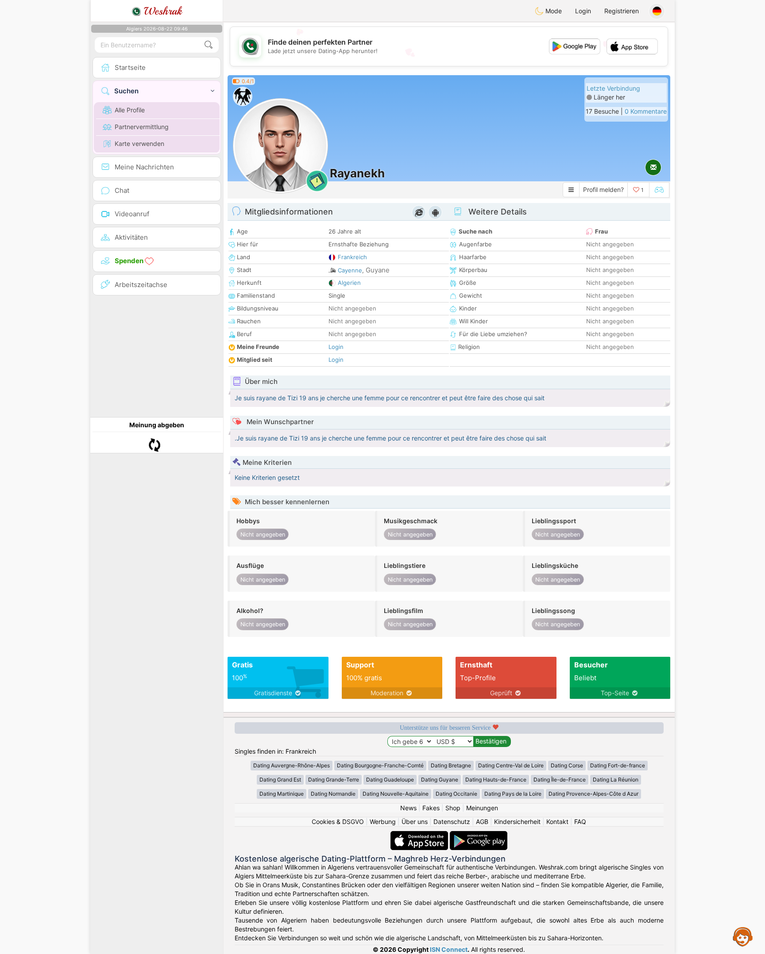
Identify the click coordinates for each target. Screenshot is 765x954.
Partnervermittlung (142, 126)
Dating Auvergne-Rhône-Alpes (291, 765)
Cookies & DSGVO (338, 821)
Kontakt (557, 821)
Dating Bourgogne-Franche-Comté (380, 765)
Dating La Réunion (615, 779)
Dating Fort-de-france (617, 765)
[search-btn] (208, 45)
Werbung (383, 821)
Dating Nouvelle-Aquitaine (396, 793)
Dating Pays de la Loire (512, 793)
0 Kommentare (646, 111)
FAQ (580, 821)
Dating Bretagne (451, 765)
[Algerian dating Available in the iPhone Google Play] (478, 835)
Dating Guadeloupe (390, 779)
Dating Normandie (333, 793)
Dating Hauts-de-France (495, 779)
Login (583, 11)
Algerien (349, 282)
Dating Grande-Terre (333, 779)
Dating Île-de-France (559, 779)
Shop (452, 808)
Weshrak (161, 11)
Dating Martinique (281, 793)
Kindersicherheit (517, 821)
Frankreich (352, 257)
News (408, 808)
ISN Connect (449, 949)
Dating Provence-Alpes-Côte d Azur (593, 793)
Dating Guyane (439, 779)
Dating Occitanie (456, 793)
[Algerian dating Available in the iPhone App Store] (420, 835)
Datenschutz (451, 821)
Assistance (742, 936)
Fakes (431, 808)
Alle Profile (130, 110)
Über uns (415, 821)
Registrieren (621, 11)
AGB (482, 821)
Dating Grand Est (280, 779)
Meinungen (482, 808)
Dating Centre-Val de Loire (511, 765)
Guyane (378, 270)
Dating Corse (567, 765)
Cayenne (350, 270)
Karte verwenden (139, 143)
